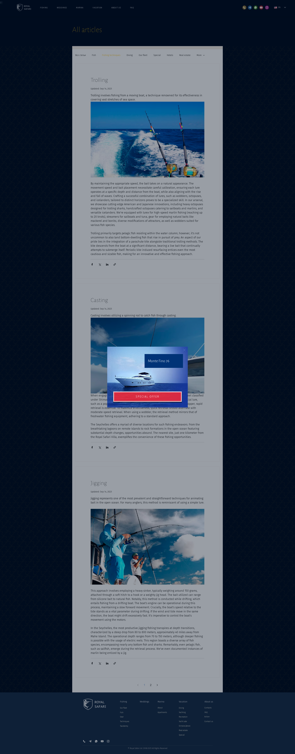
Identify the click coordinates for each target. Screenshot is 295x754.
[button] (184, 350)
